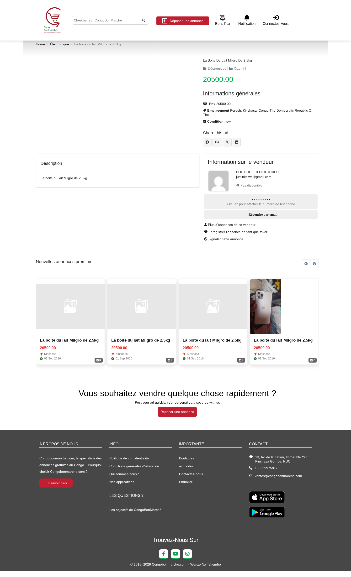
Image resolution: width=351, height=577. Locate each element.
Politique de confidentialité (129, 458)
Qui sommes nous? (124, 474)
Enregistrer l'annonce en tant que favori (237, 232)
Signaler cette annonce (225, 239)
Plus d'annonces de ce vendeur (231, 225)
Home (40, 44)
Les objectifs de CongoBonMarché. (135, 510)
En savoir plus (56, 483)
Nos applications (121, 482)
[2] (265, 306)
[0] (70, 306)
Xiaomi (239, 68)
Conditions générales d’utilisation (134, 466)
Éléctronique (59, 44)
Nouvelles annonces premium (64, 262)
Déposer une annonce (186, 21)
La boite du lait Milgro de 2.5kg (227, 60)
